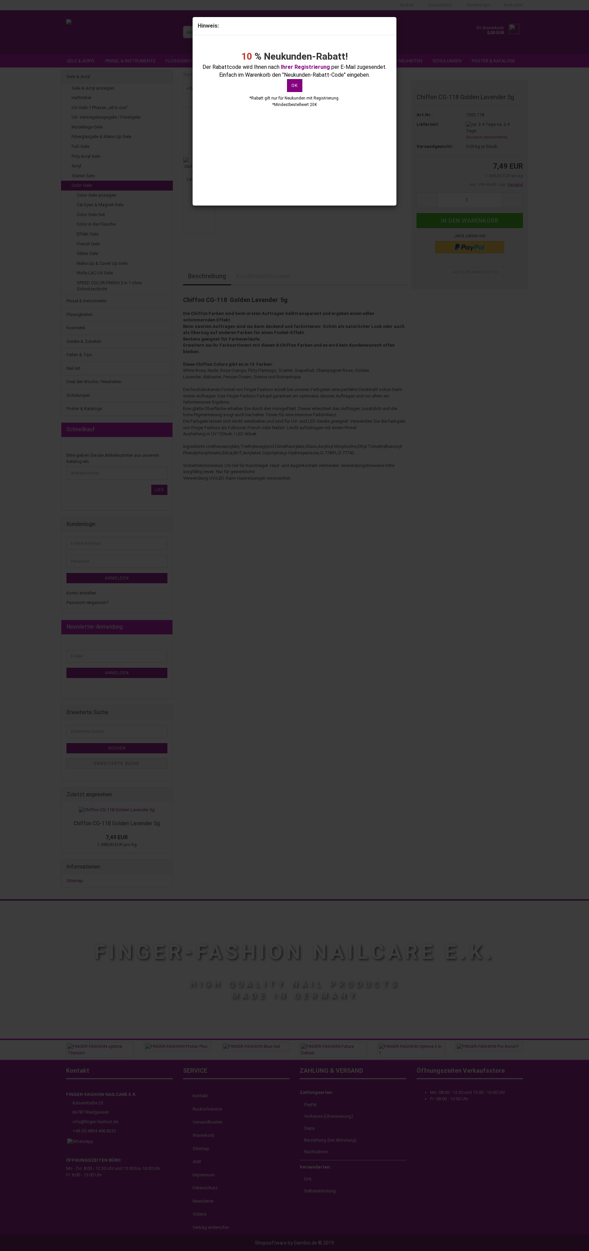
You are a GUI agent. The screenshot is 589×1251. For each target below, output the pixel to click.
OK (294, 85)
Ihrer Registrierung (305, 67)
